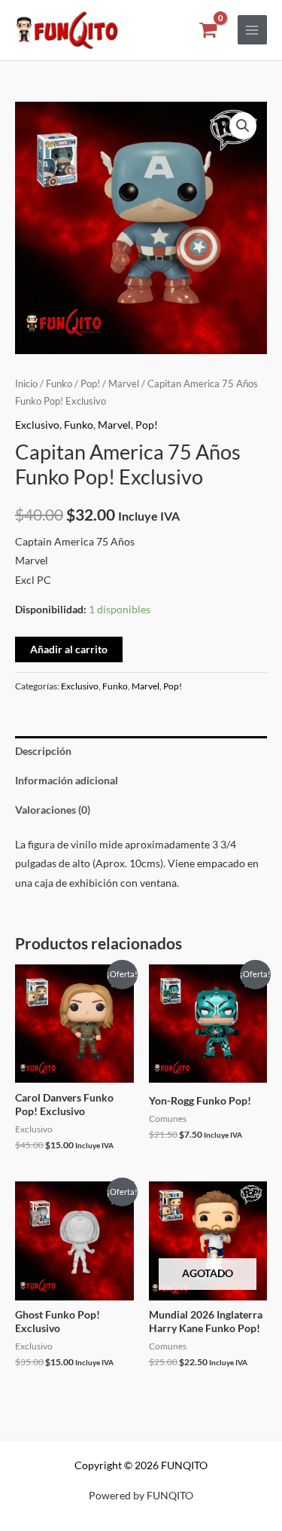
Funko (59, 384)
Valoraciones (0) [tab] (52, 809)
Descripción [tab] (43, 750)
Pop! (90, 384)
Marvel (123, 384)
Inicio (26, 384)
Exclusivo (37, 424)
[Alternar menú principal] (252, 29)
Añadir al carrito (69, 649)
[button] (242, 125)
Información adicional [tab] (66, 780)
